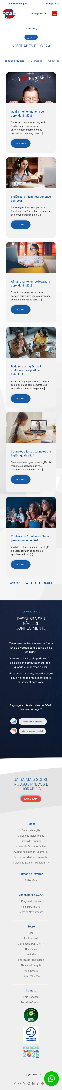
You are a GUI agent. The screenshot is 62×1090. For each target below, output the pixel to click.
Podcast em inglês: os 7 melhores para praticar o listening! (26, 370)
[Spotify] (43, 1083)
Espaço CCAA (53, 3)
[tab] (13, 61)
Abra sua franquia (18, 3)
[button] (54, 13)
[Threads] (47, 1083)
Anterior (15, 582)
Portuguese (37, 13)
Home (28, 29)
